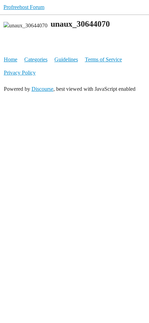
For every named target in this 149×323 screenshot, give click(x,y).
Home (10, 59)
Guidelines (66, 59)
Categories (35, 59)
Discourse (42, 89)
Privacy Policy (20, 73)
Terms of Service (103, 59)
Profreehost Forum (23, 7)
